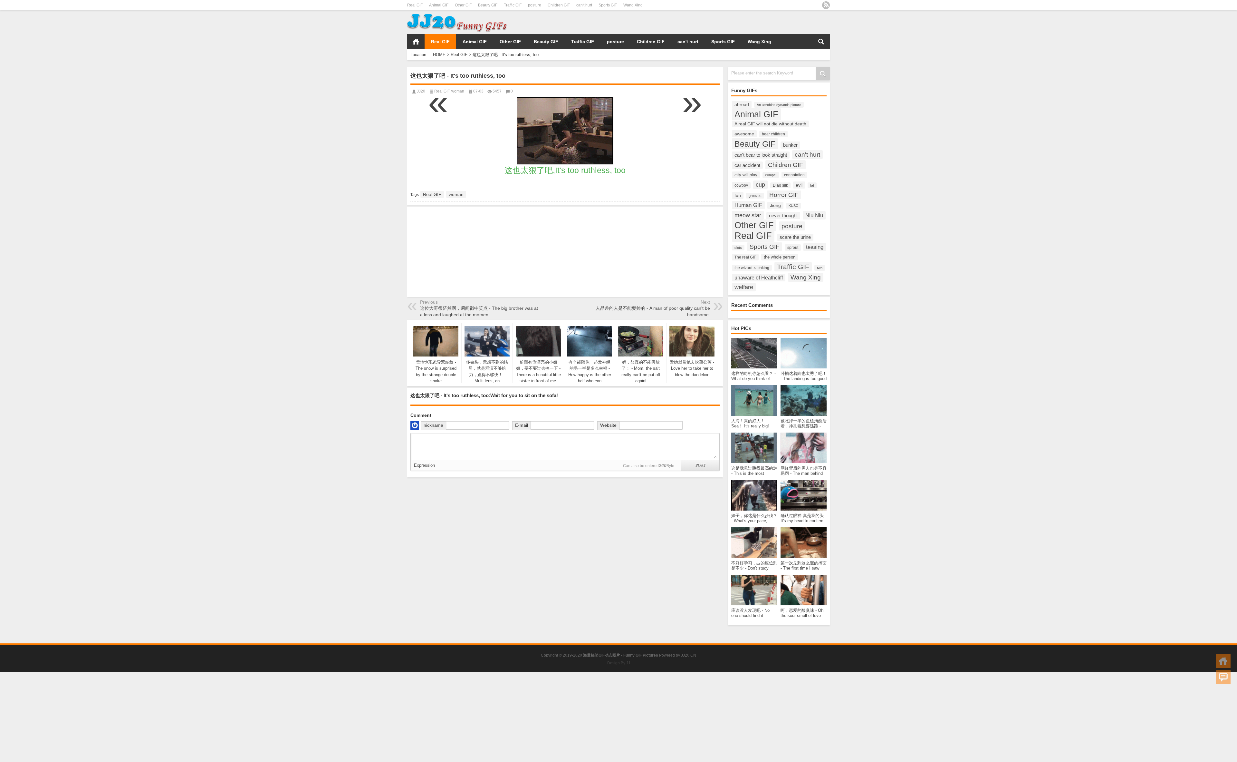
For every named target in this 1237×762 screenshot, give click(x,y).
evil (799, 185)
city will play (745, 174)
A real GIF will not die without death (770, 124)
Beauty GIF (487, 5)
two (819, 268)
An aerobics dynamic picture (779, 105)
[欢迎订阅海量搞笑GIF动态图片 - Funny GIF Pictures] (826, 5)
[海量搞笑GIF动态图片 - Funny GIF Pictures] (457, 14)
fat (812, 185)
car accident (747, 165)
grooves (755, 196)
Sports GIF (608, 5)
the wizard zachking (751, 268)
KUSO (794, 206)
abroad (741, 104)
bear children (773, 134)
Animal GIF (438, 5)
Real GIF (415, 5)
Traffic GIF (513, 5)
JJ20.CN (688, 655)
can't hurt (584, 5)
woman (457, 91)
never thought (783, 215)
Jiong (775, 205)
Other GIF (463, 5)
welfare (743, 287)
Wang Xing (633, 5)
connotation (794, 175)
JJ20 (421, 91)
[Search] (821, 41)
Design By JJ (618, 663)
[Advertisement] (754, 22)
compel (770, 175)
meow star (747, 215)
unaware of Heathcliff (758, 277)
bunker (790, 145)
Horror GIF (784, 194)
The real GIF (745, 257)
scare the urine (795, 237)
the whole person (779, 257)
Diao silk (780, 185)
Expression (424, 465)
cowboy (741, 185)
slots (738, 247)
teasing (814, 247)
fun (737, 195)
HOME (416, 41)
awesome (744, 133)
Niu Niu (814, 215)
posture (534, 5)
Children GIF (559, 5)
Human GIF (748, 205)
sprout (792, 247)
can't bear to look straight (760, 155)
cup (760, 184)
